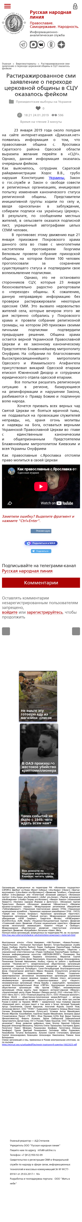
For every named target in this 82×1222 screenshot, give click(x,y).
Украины (56, 178)
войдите (10, 612)
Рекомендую (43, 531)
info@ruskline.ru (47, 1150)
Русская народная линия (27, 571)
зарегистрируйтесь (44, 612)
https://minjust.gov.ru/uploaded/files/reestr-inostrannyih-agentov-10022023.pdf (39, 1045)
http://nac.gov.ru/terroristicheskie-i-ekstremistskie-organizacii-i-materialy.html (38, 935)
